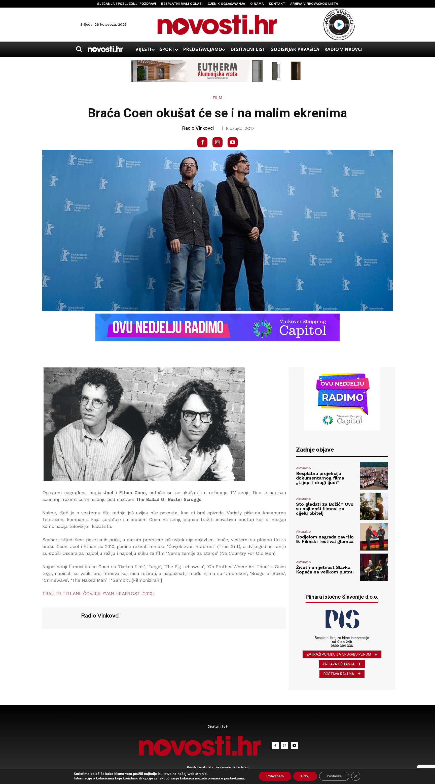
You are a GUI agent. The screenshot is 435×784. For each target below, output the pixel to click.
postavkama (234, 778)
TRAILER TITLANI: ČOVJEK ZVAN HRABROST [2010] (98, 593)
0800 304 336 (342, 646)
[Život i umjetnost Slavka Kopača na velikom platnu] (374, 567)
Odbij (305, 776)
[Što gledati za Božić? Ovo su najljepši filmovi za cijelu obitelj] (374, 506)
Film (217, 98)
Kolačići (242, 767)
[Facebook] (202, 142)
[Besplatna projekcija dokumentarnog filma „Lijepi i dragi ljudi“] (374, 475)
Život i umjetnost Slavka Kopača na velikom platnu (325, 569)
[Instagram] (217, 142)
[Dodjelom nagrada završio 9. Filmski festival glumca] (374, 537)
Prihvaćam (275, 776)
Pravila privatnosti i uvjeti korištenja (211, 767)
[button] (78, 49)
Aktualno (303, 468)
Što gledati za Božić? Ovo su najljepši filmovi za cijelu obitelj (324, 508)
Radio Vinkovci (198, 128)
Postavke (334, 776)
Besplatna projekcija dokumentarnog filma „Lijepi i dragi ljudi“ (320, 478)
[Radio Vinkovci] (61, 617)
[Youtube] (233, 142)
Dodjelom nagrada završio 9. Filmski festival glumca (325, 539)
